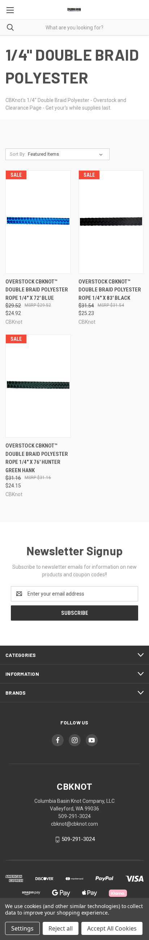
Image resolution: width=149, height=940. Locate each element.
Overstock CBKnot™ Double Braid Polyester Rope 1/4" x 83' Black (109, 289)
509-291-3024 (78, 839)
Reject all (60, 928)
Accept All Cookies (112, 928)
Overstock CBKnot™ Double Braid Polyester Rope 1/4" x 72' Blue (36, 289)
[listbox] (67, 154)
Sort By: (18, 154)
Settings (22, 928)
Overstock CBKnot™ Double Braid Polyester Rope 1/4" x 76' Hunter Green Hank (36, 458)
